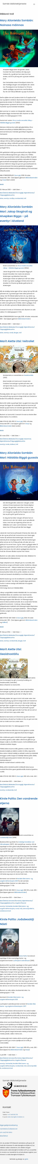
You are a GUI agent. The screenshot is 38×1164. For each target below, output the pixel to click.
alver (1, 198)
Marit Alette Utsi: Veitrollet (17, 341)
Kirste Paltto (23, 956)
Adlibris (4, 622)
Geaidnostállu (28, 375)
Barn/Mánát (4, 193)
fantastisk (9, 906)
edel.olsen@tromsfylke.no (15, 1117)
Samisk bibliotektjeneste (14, 3)
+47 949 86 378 (13, 1115)
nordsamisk (19, 198)
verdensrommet (5, 911)
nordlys (12, 198)
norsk (11, 333)
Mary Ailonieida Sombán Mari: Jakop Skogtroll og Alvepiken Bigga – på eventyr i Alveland (16, 214)
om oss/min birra (6, 1132)
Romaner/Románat (15, 901)
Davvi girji (17, 175)
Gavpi (4, 180)
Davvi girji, (20, 776)
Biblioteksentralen (31, 178)
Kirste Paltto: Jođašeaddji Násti (17, 921)
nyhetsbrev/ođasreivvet (8, 1129)
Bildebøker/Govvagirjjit (16, 193)
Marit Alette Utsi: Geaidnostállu (11, 651)
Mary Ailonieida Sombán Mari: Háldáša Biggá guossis (19, 455)
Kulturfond (27, 439)
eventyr (6, 198)
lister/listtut (4, 1136)
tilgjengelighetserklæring (9, 1125)
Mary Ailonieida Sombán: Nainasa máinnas (16, 23)
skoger (16, 333)
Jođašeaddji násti (6, 837)
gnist (26, 1159)
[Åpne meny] (34, 4)
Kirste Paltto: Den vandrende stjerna (18, 801)
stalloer (12, 444)
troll (25, 198)
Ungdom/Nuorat (20, 903)
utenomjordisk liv (28, 908)
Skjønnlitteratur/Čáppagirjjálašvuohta (12, 441)
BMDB (2, 184)
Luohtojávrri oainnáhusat (21, 960)
